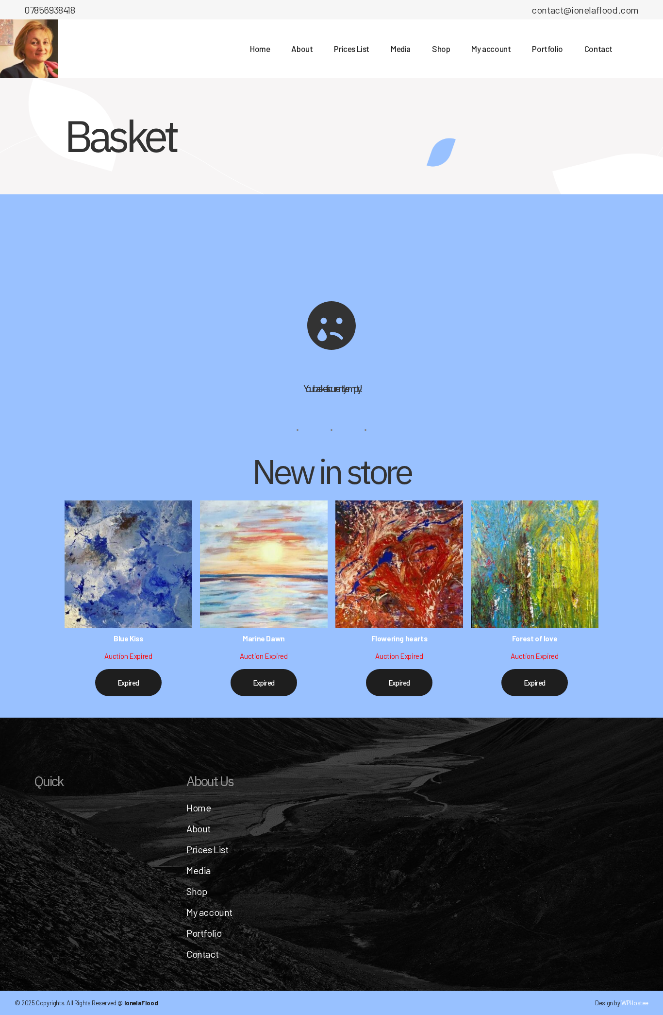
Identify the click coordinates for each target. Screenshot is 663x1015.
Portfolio (203, 933)
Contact (202, 954)
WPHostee (634, 1003)
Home (198, 807)
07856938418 (49, 10)
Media (198, 870)
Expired (128, 682)
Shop (196, 891)
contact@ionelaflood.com (585, 10)
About (198, 828)
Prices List (207, 849)
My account (209, 912)
